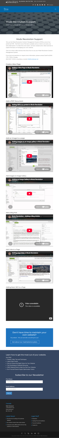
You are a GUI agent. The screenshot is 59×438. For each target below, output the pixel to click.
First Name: (9, 379)
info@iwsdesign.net (32, 59)
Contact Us (34, 425)
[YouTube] (42, 5)
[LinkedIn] (40, 5)
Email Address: (10, 386)
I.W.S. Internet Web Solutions (40, 436)
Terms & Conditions (36, 423)
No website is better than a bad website (16, 422)
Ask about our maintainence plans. (25, 342)
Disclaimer (34, 418)
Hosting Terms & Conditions (38, 421)
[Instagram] (44, 5)
